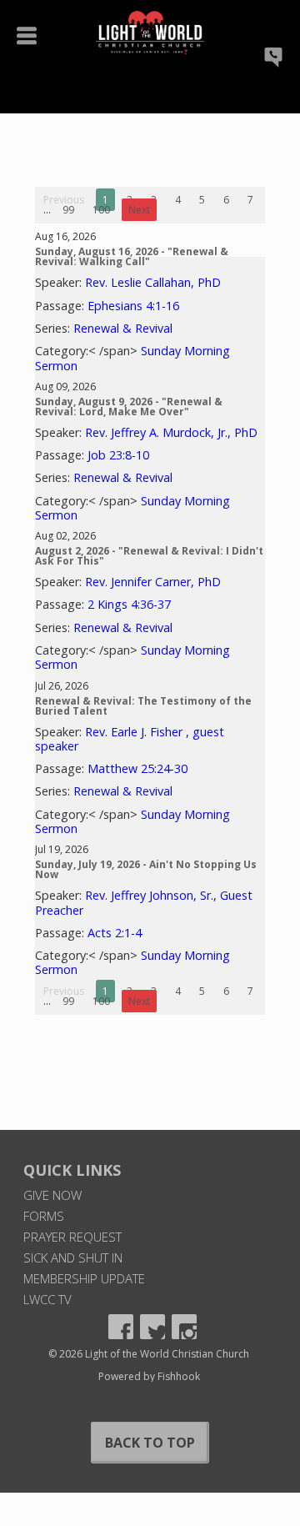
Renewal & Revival (122, 328)
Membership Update (84, 1278)
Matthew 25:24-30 (138, 768)
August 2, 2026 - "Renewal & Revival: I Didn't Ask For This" (149, 556)
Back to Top (150, 1442)
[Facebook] (120, 1326)
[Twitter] (152, 1326)
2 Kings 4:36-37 (129, 604)
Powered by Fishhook (149, 1376)
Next (139, 210)
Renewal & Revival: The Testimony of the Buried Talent (143, 706)
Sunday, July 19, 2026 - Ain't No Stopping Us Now (146, 869)
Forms (43, 1215)
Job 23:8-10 (118, 455)
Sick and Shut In (72, 1257)
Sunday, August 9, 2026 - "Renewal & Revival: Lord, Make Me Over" (128, 406)
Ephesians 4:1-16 (133, 306)
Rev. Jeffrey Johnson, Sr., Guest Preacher (143, 902)
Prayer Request (72, 1236)
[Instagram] (184, 1326)
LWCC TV (47, 1299)
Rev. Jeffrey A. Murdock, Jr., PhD (171, 432)
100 (101, 210)
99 (68, 210)
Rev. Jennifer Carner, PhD (153, 582)
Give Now (52, 1195)
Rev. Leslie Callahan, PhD (153, 282)
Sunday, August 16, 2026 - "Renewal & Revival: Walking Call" (131, 256)
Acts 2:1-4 (115, 933)
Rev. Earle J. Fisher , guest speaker (129, 739)
